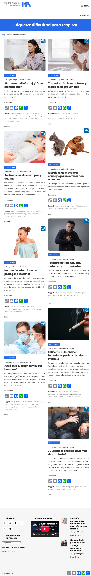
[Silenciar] (52, 534)
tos (55, 118)
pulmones (8, 312)
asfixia (56, 293)
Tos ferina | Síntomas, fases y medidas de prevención (67, 85)
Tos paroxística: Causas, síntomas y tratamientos (64, 264)
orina (66, 209)
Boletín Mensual (8, 552)
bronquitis (82, 293)
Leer (6, 126)
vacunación (18, 312)
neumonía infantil (28, 309)
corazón (8, 116)
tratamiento (70, 118)
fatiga (7, 404)
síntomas (34, 118)
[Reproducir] (34, 534)
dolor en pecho (72, 295)
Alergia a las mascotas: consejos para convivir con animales (66, 176)
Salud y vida (10, 75)
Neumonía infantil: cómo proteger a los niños (20, 272)
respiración (67, 298)
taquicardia (21, 216)
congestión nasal (17, 402)
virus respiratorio (11, 409)
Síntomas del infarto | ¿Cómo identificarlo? (23, 85)
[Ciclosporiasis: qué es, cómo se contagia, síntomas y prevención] (64, 543)
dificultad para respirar (20, 116)
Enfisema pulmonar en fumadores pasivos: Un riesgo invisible (67, 355)
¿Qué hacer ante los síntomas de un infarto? (67, 452)
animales (64, 206)
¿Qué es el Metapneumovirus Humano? (23, 367)
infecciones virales (55, 298)
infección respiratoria (12, 309)
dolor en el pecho (11, 118)
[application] (45, 529)
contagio (57, 113)
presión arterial (67, 489)
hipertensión (36, 214)
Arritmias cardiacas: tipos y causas (22, 176)
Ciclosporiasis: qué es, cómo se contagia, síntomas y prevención (77, 545)
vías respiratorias (33, 407)
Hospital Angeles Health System (18, 80)
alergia (57, 206)
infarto (21, 118)
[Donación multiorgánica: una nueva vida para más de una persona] (64, 521)
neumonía (36, 404)
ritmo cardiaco (10, 216)
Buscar (83, 15)
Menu (86, 6)
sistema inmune (19, 407)
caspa (71, 206)
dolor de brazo (35, 116)
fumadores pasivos (64, 394)
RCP (75, 489)
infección (71, 116)
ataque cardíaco (32, 113)
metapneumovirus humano (21, 404)
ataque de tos (72, 293)
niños (38, 309)
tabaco (77, 397)
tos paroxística (78, 298)
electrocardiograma (22, 214)
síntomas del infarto (12, 121)
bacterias (14, 306)
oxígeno (61, 397)
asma (63, 293)
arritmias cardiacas (18, 211)
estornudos (59, 209)
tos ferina (61, 118)
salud (27, 118)
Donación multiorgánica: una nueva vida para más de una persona (78, 523)
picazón (73, 209)
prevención (80, 116)
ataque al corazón (17, 113)
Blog (3, 35)
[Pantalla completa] (56, 534)
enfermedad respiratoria (57, 116)
